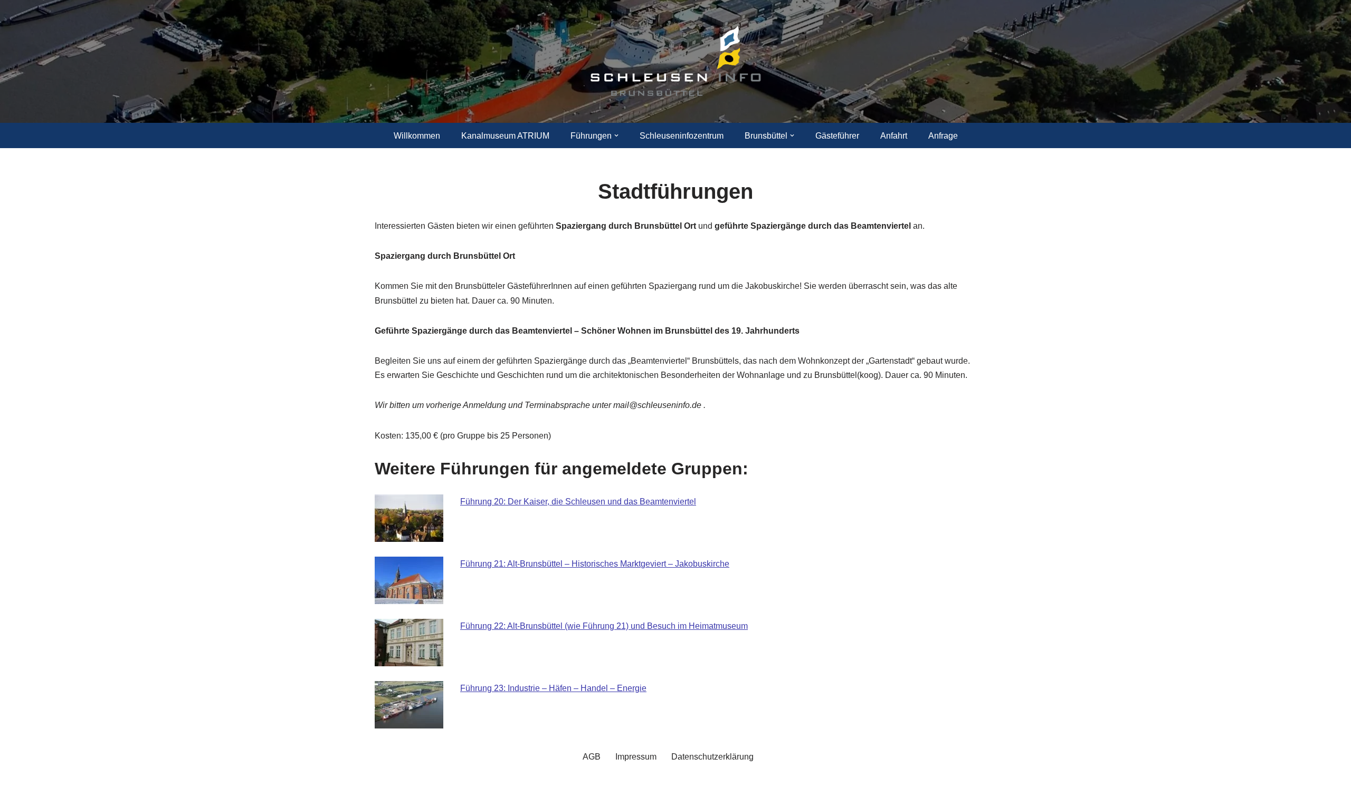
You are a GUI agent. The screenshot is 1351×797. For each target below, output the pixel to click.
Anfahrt (893, 135)
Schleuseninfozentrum (682, 135)
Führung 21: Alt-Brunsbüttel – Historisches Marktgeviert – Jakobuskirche (594, 563)
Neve (385, 783)
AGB (592, 756)
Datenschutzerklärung (712, 756)
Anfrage (943, 135)
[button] (616, 135)
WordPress (480, 783)
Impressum (636, 756)
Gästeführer (837, 135)
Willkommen (417, 135)
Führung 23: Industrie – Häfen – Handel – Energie (553, 688)
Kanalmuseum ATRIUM (505, 135)
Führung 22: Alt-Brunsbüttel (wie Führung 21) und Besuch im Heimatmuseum (604, 625)
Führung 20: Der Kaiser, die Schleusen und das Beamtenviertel (578, 501)
